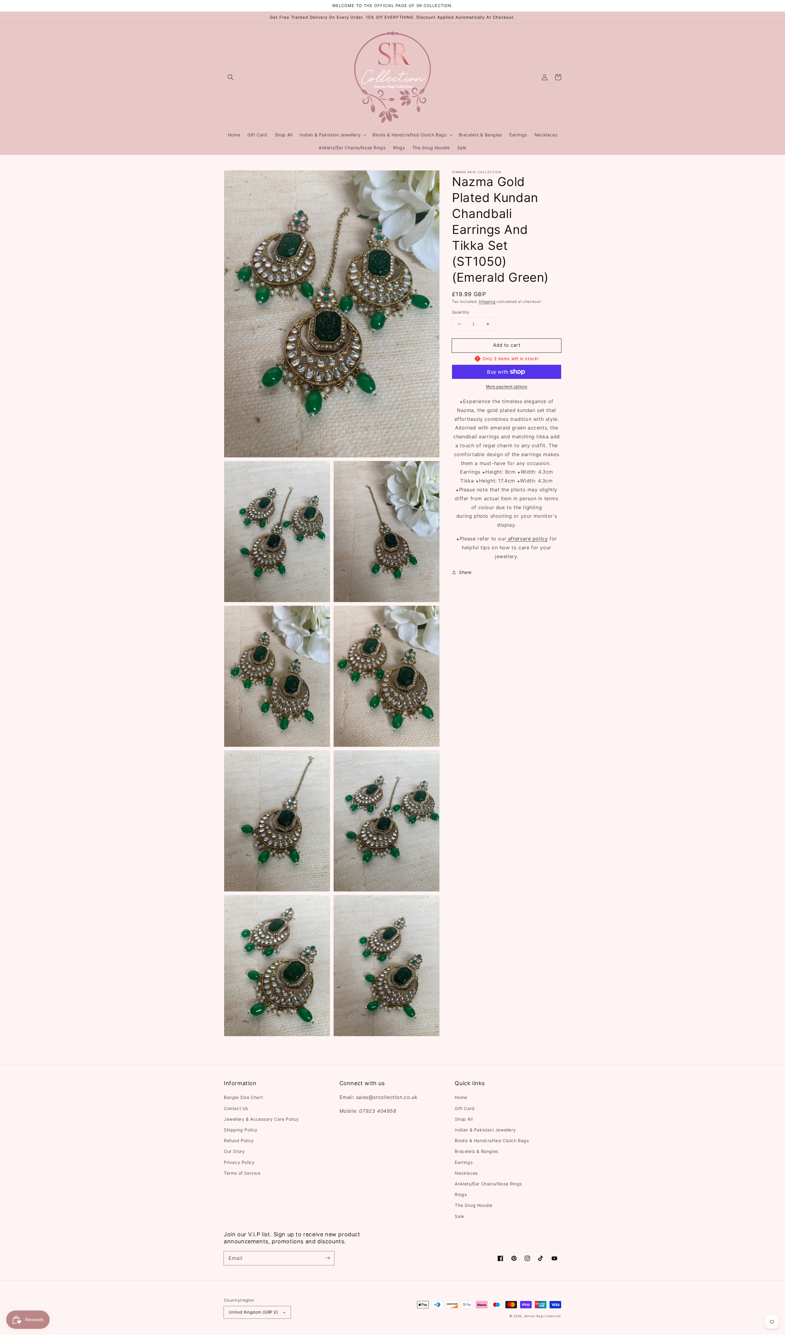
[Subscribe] (327, 1258)
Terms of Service (242, 1173)
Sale (459, 1216)
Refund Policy (239, 1140)
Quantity (460, 312)
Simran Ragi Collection (542, 1316)
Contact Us (236, 1108)
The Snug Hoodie (473, 1205)
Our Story (234, 1151)
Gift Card (464, 1108)
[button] (230, 77)
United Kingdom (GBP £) (253, 1312)
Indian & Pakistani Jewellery (485, 1129)
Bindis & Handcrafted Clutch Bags (492, 1140)
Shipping (487, 301)
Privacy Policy (239, 1162)
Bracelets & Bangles (476, 1151)
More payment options (506, 386)
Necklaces (466, 1173)
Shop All (464, 1119)
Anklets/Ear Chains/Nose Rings (488, 1183)
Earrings (464, 1162)
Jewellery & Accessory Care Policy (261, 1119)
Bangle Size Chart (243, 1097)
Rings (461, 1194)
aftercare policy (527, 539)
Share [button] (465, 572)
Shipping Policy (241, 1129)
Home (461, 1097)
